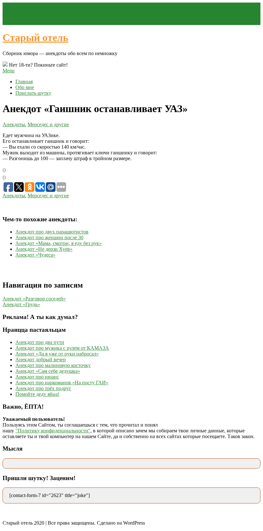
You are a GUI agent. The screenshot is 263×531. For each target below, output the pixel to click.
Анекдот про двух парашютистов (52, 231)
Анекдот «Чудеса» (35, 254)
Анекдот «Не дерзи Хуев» (43, 249)
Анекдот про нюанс (37, 377)
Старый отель (35, 37)
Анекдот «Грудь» (21, 304)
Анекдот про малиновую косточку (53, 365)
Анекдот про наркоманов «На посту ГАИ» (61, 382)
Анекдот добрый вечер (40, 359)
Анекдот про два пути (39, 342)
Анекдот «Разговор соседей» (34, 298)
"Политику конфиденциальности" (52, 430)
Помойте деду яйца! (37, 394)
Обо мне (24, 87)
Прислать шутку (33, 93)
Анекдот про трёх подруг (43, 388)
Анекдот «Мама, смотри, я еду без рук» (58, 243)
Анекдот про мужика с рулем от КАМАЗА (62, 348)
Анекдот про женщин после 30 (49, 237)
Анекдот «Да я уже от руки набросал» (57, 353)
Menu (8, 70)
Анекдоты (14, 124)
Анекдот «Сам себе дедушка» (47, 371)
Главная (24, 81)
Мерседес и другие (48, 124)
